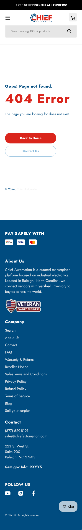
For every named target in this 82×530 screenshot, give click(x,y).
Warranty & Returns (19, 359)
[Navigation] (7, 18)
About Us (12, 337)
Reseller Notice (16, 366)
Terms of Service (17, 396)
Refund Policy (15, 388)
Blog (8, 403)
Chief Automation (27, 189)
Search (10, 330)
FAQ (8, 352)
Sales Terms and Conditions (26, 374)
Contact (11, 345)
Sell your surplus (17, 410)
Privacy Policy (15, 381)
